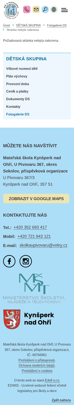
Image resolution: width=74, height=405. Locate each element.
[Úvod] (11, 10)
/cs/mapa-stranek (54, 9)
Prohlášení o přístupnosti (36, 360)
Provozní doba (17, 84)
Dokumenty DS (18, 99)
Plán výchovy (16, 76)
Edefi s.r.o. (52, 380)
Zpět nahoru (61, 400)
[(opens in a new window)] (9, 261)
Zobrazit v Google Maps (36, 198)
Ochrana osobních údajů (36, 365)
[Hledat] (45, 9)
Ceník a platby (17, 91)
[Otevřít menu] (64, 10)
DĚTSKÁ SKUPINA (26, 58)
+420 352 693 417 (26, 9)
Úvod (6, 25)
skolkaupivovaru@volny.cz (36, 9)
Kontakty (13, 106)
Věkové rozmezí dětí (21, 68)
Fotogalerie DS (17, 114)
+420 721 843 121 (34, 236)
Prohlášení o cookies (37, 371)
